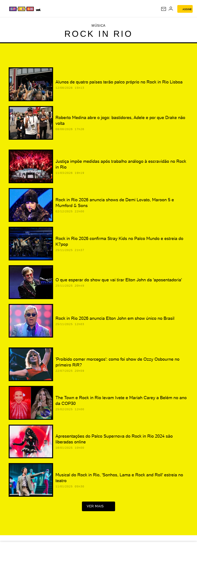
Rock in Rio (98, 34)
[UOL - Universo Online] (38, 9)
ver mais (95, 506)
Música (98, 25)
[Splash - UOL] (21, 9)
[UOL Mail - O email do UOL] (163, 9)
